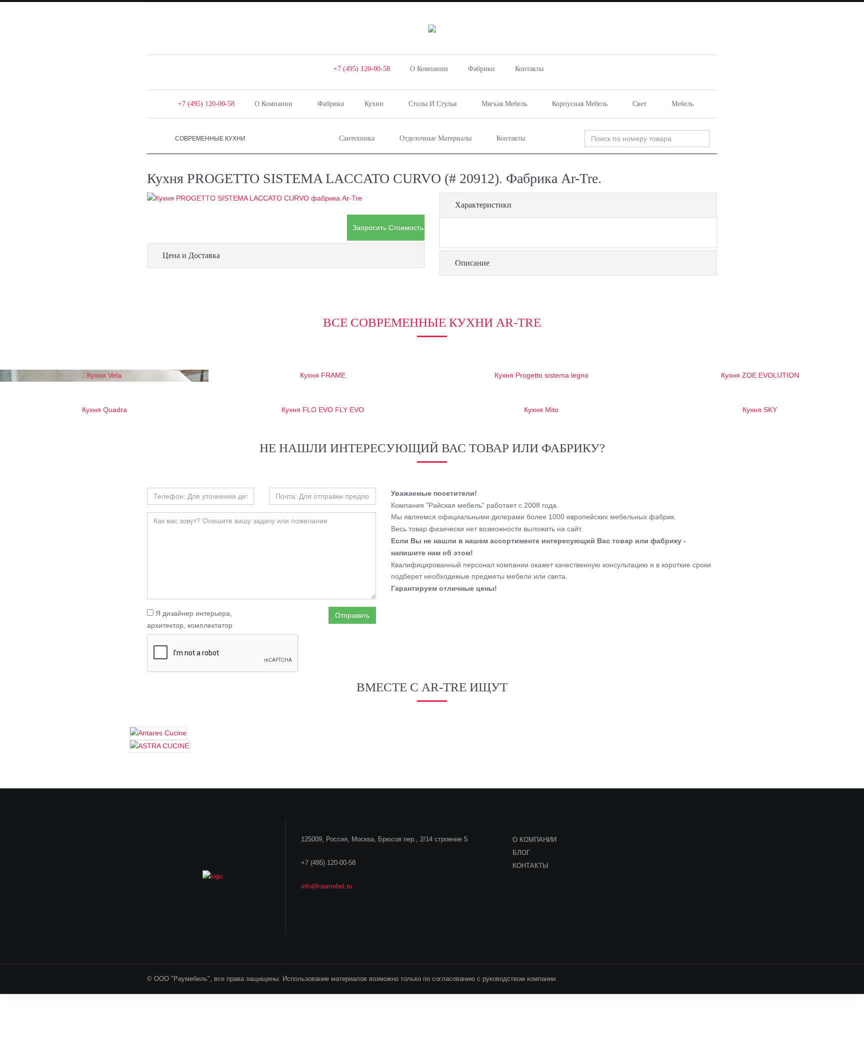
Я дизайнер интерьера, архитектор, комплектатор (189, 619)
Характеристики (483, 205)
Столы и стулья (432, 104)
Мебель (683, 104)
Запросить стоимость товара (388, 228)
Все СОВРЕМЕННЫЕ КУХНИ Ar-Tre (432, 322)
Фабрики (481, 69)
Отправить (352, 615)
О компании (429, 69)
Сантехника (356, 138)
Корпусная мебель (580, 104)
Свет (639, 104)
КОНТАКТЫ (530, 865)
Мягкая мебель (504, 104)
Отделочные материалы (436, 138)
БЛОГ (521, 852)
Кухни (374, 104)
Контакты (529, 69)
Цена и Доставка (191, 255)
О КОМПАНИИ (534, 839)
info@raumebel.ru (326, 886)
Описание (472, 263)
